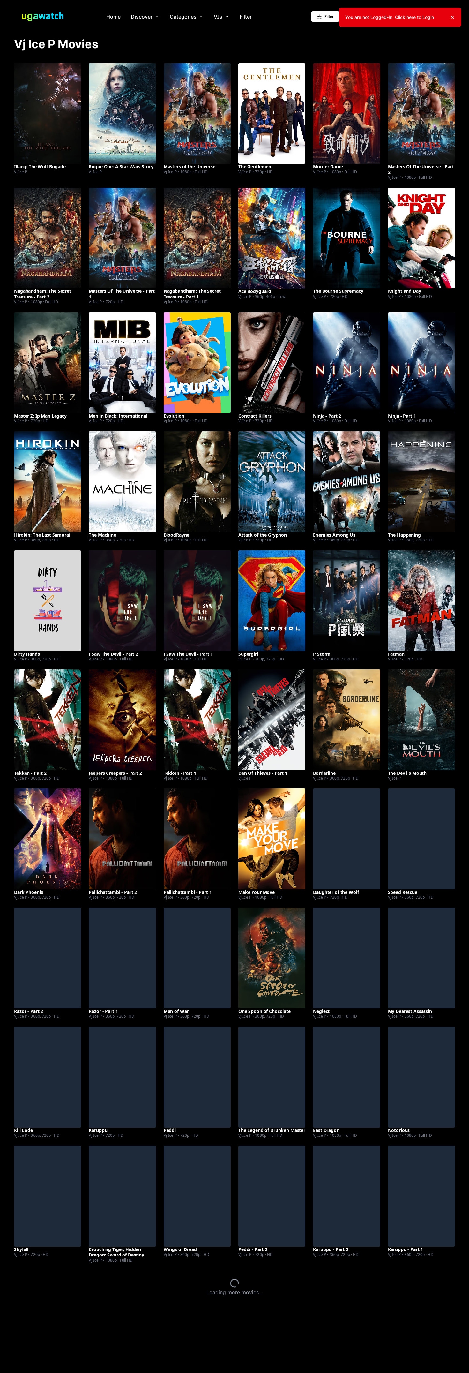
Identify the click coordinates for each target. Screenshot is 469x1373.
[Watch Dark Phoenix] (47, 838)
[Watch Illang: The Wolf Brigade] (47, 113)
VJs (218, 16)
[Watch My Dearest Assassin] (421, 958)
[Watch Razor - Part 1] (122, 958)
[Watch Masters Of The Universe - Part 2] (421, 113)
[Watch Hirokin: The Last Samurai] (47, 481)
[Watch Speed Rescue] (421, 838)
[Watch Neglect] (346, 958)
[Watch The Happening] (421, 481)
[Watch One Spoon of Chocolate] (271, 958)
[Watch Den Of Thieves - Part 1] (271, 719)
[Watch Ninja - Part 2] (346, 362)
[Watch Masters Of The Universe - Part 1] (122, 238)
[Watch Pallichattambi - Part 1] (197, 838)
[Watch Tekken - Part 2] (47, 719)
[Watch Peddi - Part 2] (271, 1196)
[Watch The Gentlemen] (271, 113)
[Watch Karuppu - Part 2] (346, 1196)
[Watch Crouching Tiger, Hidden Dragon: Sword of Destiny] (122, 1196)
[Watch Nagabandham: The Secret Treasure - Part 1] (197, 238)
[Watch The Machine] (122, 481)
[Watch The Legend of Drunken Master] (271, 1077)
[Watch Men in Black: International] (122, 362)
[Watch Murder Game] (346, 113)
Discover (142, 16)
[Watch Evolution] (197, 362)
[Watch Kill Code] (47, 1077)
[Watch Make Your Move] (271, 838)
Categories (183, 16)
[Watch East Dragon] (346, 1077)
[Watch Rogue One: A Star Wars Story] (122, 113)
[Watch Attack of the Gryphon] (271, 481)
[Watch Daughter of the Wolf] (346, 838)
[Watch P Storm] (346, 600)
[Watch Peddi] (197, 1077)
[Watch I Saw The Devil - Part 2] (122, 600)
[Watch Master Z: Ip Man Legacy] (47, 362)
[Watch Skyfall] (47, 1196)
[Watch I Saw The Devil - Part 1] (197, 600)
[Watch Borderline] (346, 719)
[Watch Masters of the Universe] (197, 113)
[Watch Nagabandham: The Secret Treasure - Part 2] (47, 238)
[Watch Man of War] (197, 958)
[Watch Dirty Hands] (47, 600)
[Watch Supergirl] (271, 600)
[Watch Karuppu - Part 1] (421, 1196)
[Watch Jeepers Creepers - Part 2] (122, 719)
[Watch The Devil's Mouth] (421, 719)
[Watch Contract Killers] (271, 362)
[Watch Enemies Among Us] (346, 481)
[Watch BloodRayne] (197, 481)
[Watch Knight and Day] (421, 238)
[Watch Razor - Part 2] (47, 958)
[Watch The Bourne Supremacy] (346, 238)
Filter (246, 16)
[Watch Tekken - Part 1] (197, 719)
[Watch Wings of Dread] (197, 1196)
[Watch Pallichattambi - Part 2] (122, 838)
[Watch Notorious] (421, 1077)
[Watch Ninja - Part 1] (421, 362)
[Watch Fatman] (421, 600)
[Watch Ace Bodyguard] (271, 238)
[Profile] (444, 16)
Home (113, 16)
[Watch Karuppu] (122, 1077)
